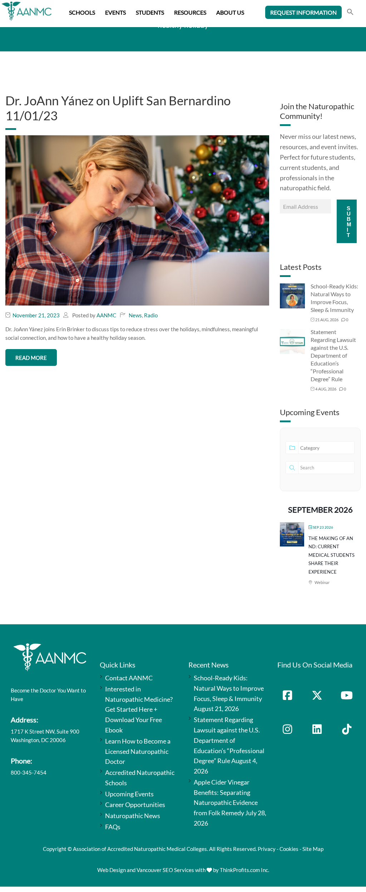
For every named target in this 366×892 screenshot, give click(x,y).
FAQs (112, 827)
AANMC (106, 315)
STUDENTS (150, 12)
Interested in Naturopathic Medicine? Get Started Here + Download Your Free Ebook (139, 709)
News (135, 315)
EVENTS (115, 12)
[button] (350, 12)
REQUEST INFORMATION (303, 12)
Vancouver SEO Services (165, 870)
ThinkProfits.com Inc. (244, 870)
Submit (349, 221)
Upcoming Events (129, 794)
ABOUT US (230, 12)
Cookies (289, 849)
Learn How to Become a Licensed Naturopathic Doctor (137, 751)
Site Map (312, 849)
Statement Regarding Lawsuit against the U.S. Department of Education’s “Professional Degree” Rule (333, 355)
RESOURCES (190, 12)
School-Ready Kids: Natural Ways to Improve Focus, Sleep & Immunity (229, 688)
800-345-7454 (28, 772)
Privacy (267, 849)
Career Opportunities (135, 804)
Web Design (111, 870)
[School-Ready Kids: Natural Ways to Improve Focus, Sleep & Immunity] (292, 295)
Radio (151, 315)
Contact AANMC (129, 678)
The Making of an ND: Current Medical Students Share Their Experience (331, 555)
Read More (31, 357)
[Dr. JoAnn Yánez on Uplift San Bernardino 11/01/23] (137, 220)
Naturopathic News (132, 816)
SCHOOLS (82, 12)
